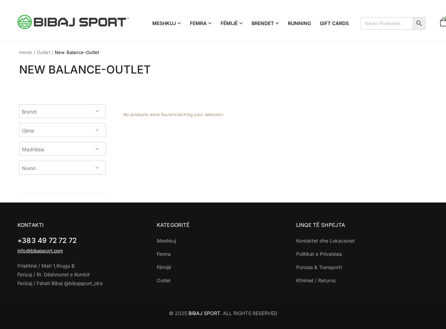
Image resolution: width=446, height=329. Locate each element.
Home (25, 52)
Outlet (43, 52)
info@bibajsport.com (40, 250)
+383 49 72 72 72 (47, 240)
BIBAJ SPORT (204, 313)
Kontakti (30, 225)
